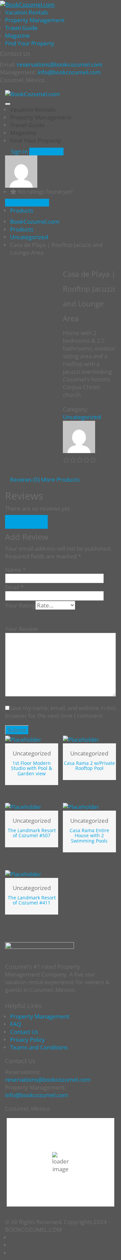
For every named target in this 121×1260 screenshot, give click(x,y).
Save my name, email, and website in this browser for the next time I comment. (60, 711)
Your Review (21, 629)
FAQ (15, 1024)
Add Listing (44, 151)
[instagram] (12, 1253)
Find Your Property (29, 43)
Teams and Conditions (39, 1047)
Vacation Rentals (26, 12)
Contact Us (24, 1032)
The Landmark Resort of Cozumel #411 (32, 900)
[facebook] (12, 1245)
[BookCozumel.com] (27, 4)
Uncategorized (82, 417)
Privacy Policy (27, 1039)
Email (14, 587)
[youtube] (12, 1237)
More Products (60, 479)
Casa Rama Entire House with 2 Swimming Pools (89, 835)
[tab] (25, 479)
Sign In (18, 151)
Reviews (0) (25, 479)
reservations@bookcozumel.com (48, 1079)
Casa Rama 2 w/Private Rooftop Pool (89, 765)
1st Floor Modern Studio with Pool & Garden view (31, 768)
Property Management (35, 20)
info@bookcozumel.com (69, 72)
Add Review (26, 522)
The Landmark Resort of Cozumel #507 (32, 833)
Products (21, 210)
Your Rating (20, 605)
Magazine (17, 35)
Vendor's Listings (27, 203)
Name (15, 569)
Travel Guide (21, 28)
